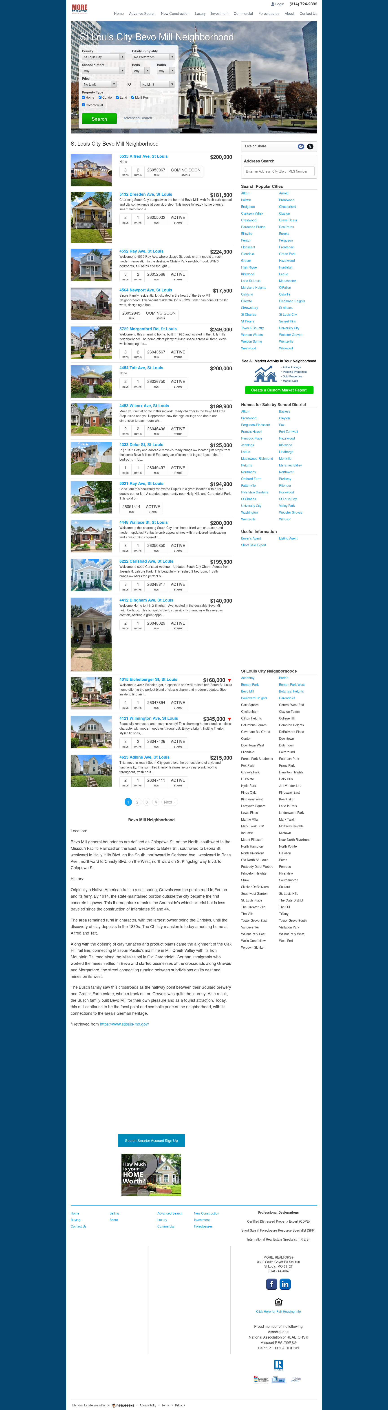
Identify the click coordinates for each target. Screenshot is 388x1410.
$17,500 (222, 290)
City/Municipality (145, 51)
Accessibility (148, 1405)
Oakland (247, 294)
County (87, 51)
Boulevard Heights (254, 698)
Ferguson (286, 240)
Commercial (94, 105)
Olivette (246, 301)
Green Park (287, 253)
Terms (166, 1405)
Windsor (285, 519)
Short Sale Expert (253, 545)
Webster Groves (290, 334)
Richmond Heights (292, 301)
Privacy (180, 1405)
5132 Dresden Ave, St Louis (145, 194)
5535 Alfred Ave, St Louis (143, 156)
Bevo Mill (247, 691)
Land (123, 97)
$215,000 (221, 757)
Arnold (283, 193)
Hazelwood (287, 260)
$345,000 (217, 718)
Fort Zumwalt (288, 431)
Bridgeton (248, 206)
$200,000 (221, 156)
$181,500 (221, 194)
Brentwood (286, 200)
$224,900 (221, 251)
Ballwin (246, 200)
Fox (281, 424)
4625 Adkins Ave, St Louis (144, 757)
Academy (247, 677)
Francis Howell (251, 431)
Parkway (285, 478)
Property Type (92, 92)
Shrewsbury (249, 307)
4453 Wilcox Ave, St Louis (144, 405)
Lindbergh (286, 451)
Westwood (248, 348)
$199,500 (221, 561)
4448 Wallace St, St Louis (143, 522)
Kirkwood (247, 274)
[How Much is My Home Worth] (151, 1175)
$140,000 (221, 600)
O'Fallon (285, 287)
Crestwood (248, 220)
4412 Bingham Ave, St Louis (146, 600)
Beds (136, 64)
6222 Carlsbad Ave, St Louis (146, 561)
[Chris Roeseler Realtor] (271, 1283)
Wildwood (286, 348)
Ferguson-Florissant (255, 424)
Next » (170, 802)
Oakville (284, 294)
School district (93, 64)
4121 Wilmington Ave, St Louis (148, 718)
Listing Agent (288, 538)
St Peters (247, 321)
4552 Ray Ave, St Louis (141, 251)
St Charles (248, 314)
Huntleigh (286, 267)
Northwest (286, 472)
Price (86, 78)
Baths (161, 64)
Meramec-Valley (290, 465)
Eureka (284, 233)
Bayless (284, 411)
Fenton (246, 240)
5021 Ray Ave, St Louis (141, 483)
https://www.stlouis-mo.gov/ (124, 1024)
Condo (106, 97)
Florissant (248, 247)
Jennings (247, 445)
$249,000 (221, 329)
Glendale (247, 253)
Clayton (284, 213)
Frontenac (286, 247)
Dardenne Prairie (253, 226)
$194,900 (221, 483)
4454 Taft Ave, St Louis (141, 367)
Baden (283, 677)
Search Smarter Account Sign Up (151, 1140)
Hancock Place (251, 438)
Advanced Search (137, 117)
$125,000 (221, 445)
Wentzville (286, 341)
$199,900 (221, 406)
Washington (249, 512)
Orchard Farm (251, 478)
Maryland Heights (253, 287)
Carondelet (287, 698)
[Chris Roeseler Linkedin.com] (285, 1283)
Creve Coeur (288, 220)
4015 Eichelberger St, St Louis (148, 679)
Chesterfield (287, 206)
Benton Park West (292, 684)
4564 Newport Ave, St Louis (145, 290)
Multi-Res (141, 97)
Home (89, 97)
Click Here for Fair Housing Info (278, 1311)
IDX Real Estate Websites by (91, 1405)
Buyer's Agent (251, 538)
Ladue (283, 274)
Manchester (287, 280)
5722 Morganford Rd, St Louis (148, 328)
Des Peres (286, 226)
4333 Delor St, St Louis (141, 444)
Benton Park (250, 684)
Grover (246, 260)
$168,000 (217, 679)
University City (289, 328)
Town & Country (252, 328)
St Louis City (288, 314)
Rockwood (286, 492)
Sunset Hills (287, 321)
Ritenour (285, 485)
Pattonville (248, 485)
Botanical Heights (291, 691)
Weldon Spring (251, 341)
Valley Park (287, 505)
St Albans (286, 307)
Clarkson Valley (252, 213)
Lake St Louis (250, 280)
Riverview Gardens (254, 492)
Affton (245, 193)
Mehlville (285, 458)
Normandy (248, 472)
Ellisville (246, 233)
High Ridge (249, 267)
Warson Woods (252, 334)
